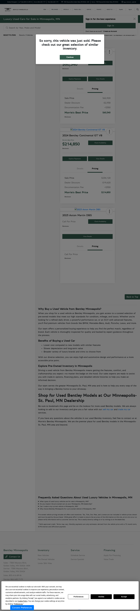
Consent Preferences (22, 608)
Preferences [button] (18, 604)
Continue (70, 57)
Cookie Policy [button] (22, 601)
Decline (101, 597)
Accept (124, 597)
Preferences (79, 597)
